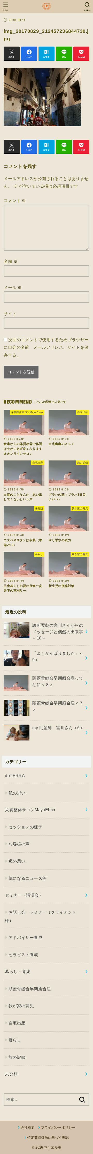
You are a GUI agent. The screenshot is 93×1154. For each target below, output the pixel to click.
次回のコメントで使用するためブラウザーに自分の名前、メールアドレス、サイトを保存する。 (46, 347)
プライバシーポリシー (58, 1127)
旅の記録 (17, 1057)
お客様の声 (19, 844)
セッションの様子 (25, 826)
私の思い (17, 793)
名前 (11, 261)
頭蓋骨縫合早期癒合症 (30, 988)
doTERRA (15, 775)
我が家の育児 (21, 1005)
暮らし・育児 (17, 971)
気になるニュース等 (28, 878)
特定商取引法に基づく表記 (48, 1138)
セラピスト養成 (23, 954)
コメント (15, 200)
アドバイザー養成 (25, 937)
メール (13, 287)
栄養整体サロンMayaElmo (30, 809)
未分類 (11, 1074)
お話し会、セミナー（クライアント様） (40, 916)
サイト (10, 313)
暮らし (15, 1040)
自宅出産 (17, 1023)
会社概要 (27, 1127)
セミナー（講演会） (24, 895)
